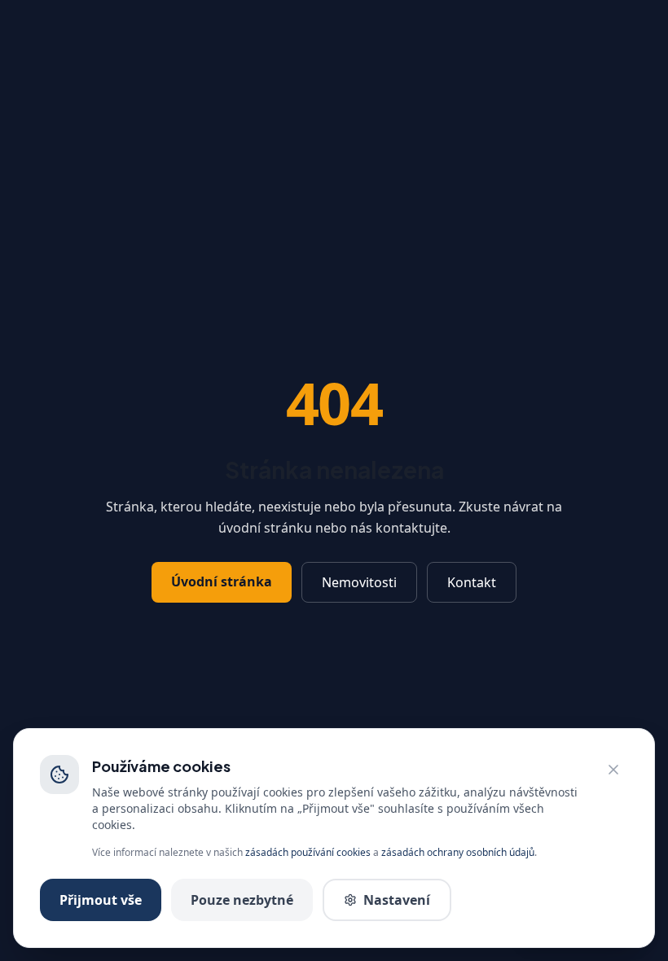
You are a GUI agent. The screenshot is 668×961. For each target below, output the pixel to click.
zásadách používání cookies (308, 852)
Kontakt (471, 582)
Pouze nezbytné (242, 900)
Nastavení (396, 900)
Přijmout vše (100, 900)
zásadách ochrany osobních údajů (457, 852)
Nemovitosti (359, 582)
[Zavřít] (613, 769)
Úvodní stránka (221, 581)
